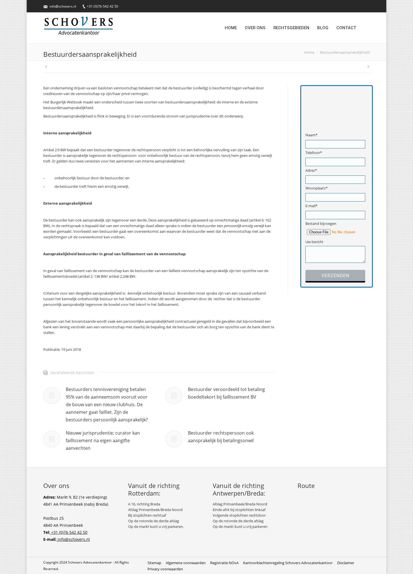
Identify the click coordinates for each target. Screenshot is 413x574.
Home (309, 52)
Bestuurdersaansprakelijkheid (345, 52)
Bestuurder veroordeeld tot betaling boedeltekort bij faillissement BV (226, 393)
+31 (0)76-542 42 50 (102, 6)
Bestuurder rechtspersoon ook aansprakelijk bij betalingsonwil (221, 437)
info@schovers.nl (62, 6)
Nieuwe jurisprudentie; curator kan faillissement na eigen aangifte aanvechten (103, 440)
